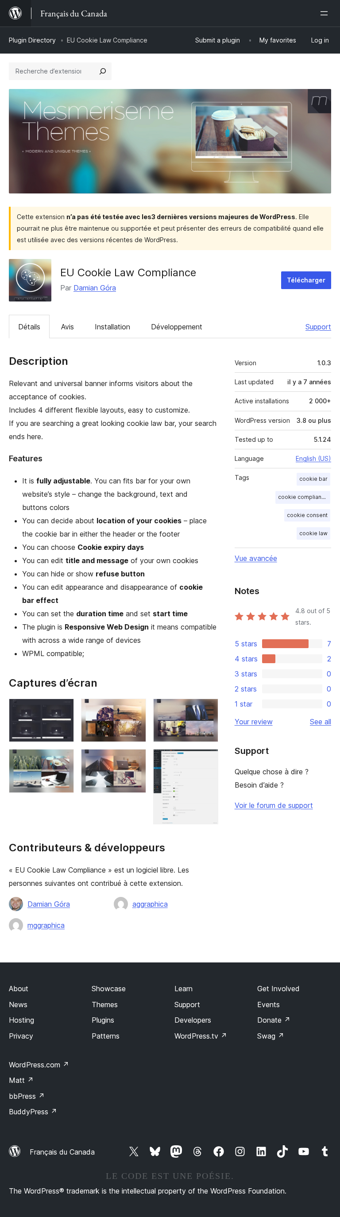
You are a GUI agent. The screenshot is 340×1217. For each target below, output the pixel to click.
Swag (270, 1036)
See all (320, 721)
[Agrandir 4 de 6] (134, 761)
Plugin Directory (32, 40)
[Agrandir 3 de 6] (134, 710)
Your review (254, 721)
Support (318, 326)
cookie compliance (303, 497)
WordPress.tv (200, 1036)
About (18, 988)
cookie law (313, 533)
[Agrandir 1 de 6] (62, 710)
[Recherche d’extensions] (103, 71)
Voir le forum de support (274, 805)
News (18, 1004)
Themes (105, 1004)
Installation (112, 326)
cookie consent (307, 515)
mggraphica (46, 925)
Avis (67, 326)
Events (268, 1004)
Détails (29, 326)
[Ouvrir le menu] (326, 13)
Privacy (21, 1036)
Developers (192, 1020)
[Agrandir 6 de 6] (206, 761)
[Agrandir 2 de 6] (62, 761)
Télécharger (306, 280)
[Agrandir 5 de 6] (206, 710)
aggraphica (150, 904)
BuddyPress (33, 1111)
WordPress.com (39, 1064)
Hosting (21, 1020)
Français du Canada (62, 1151)
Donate (273, 1020)
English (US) (313, 458)
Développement (176, 326)
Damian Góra (94, 287)
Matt (21, 1080)
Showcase (109, 988)
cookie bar (313, 478)
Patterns (106, 1036)
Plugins (103, 1020)
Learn (183, 988)
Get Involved (278, 988)
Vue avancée (256, 558)
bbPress (27, 1096)
